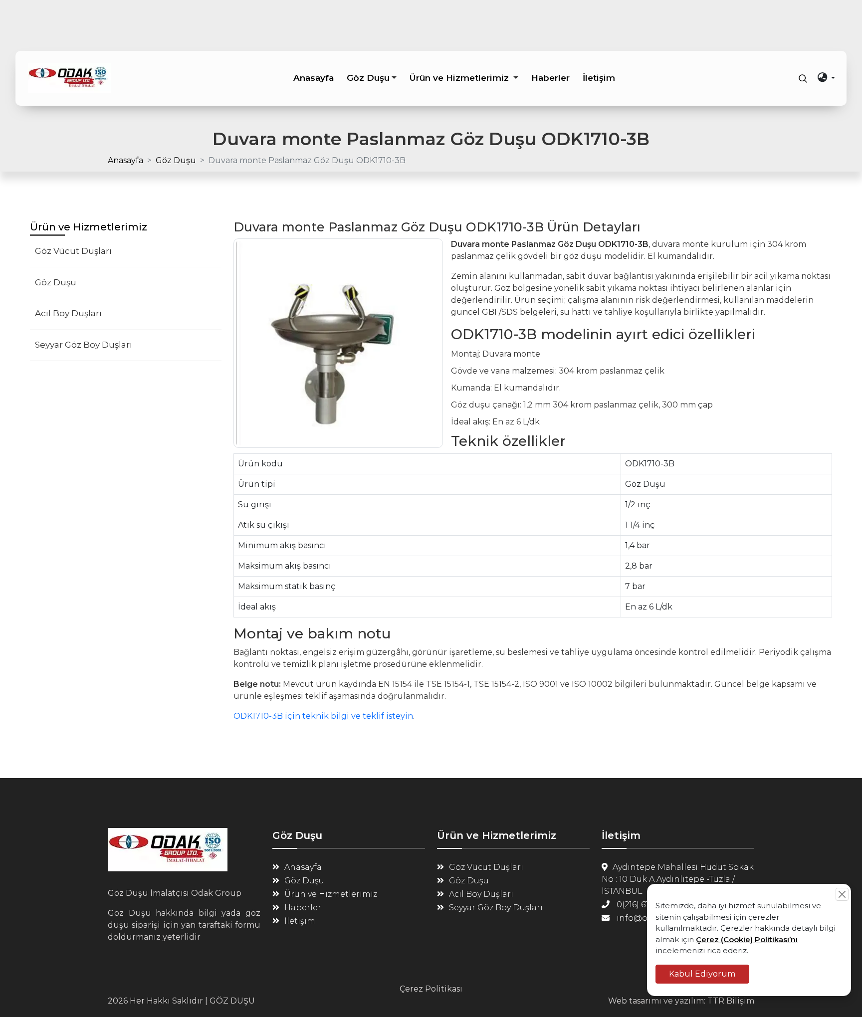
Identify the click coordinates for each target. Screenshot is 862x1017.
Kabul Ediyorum (702, 973)
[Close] (842, 894)
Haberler (302, 907)
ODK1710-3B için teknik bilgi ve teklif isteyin (323, 716)
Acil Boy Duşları (68, 313)
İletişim (299, 921)
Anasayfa (125, 160)
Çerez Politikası (431, 989)
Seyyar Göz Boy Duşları (83, 345)
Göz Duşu (176, 160)
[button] (372, 78)
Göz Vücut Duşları (73, 251)
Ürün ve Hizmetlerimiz (330, 894)
